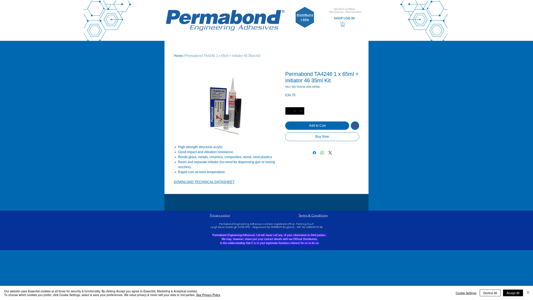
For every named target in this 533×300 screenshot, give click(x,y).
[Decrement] (288, 111)
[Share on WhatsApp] (322, 152)
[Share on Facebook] (314, 152)
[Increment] (301, 111)
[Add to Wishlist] (355, 125)
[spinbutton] (295, 111)
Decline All (490, 293)
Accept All (513, 293)
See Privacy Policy (208, 295)
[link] (343, 24)
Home (178, 56)
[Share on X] (330, 152)
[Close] (528, 293)
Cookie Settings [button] (466, 293)
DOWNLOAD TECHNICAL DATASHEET (204, 182)
